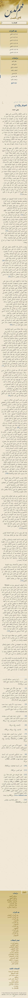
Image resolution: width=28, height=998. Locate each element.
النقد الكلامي (14, 945)
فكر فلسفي (14, 73)
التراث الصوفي (13, 956)
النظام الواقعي (13, 947)
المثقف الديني (14, 952)
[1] (21, 194)
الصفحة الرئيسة (13, 971)
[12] (22, 580)
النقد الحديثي (14, 958)
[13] (8, 631)
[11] (20, 528)
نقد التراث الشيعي (14, 40)
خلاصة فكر (15, 963)
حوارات (16, 986)
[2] (22, 214)
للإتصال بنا (15, 988)
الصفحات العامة (14, 968)
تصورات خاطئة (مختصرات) (13, 961)
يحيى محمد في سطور (13, 976)
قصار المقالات (15, 940)
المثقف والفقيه (14, 70)
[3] (7, 230)
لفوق (24, 892)
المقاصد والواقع (14, 67)
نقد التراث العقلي (14, 34)
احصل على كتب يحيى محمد (13, 979)
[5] (9, 276)
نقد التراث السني (14, 37)
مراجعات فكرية (14, 79)
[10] (6, 473)
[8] (9, 395)
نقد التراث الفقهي (14, 46)
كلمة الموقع (14, 973)
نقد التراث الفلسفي (14, 49)
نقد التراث (16, 912)
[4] (3, 260)
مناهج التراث (14, 943)
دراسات (15, 893)
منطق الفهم (14, 61)
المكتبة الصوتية (13, 982)
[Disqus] (14, 826)
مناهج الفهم (14, 64)
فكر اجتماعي (14, 76)
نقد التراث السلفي (14, 43)
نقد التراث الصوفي (14, 52)
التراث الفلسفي (13, 954)
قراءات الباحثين (13, 984)
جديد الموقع (14, 83)
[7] (3, 365)
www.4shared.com (20, 795)
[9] (18, 427)
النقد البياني (14, 950)
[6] (11, 324)
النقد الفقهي (14, 949)
